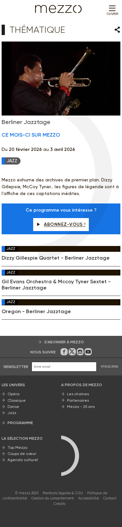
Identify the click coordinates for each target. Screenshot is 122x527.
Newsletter (16, 366)
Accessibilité (88, 498)
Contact (109, 498)
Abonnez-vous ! (64, 224)
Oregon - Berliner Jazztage (36, 311)
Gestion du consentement (52, 498)
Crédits (59, 504)
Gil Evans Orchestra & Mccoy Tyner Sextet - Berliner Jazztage (56, 284)
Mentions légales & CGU (63, 493)
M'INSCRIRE (109, 366)
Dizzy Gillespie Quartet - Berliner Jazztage (56, 258)
